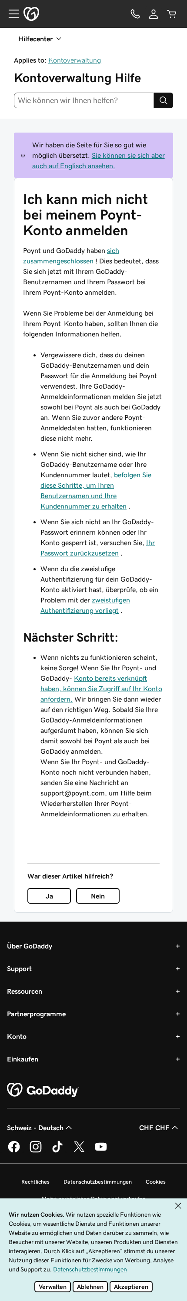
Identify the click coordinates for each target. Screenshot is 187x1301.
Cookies (156, 1182)
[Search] (163, 100)
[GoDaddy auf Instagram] (36, 1151)
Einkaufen (22, 1058)
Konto (17, 1036)
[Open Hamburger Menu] (10, 13)
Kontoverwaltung (74, 60)
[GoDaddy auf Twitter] (79, 1151)
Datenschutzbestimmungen (97, 1182)
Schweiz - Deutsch (35, 1127)
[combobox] (84, 100)
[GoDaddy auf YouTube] (101, 1151)
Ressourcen (24, 991)
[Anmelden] (153, 14)
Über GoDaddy (29, 945)
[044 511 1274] (135, 14)
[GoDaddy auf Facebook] (14, 1151)
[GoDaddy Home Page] (43, 1090)
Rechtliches (35, 1182)
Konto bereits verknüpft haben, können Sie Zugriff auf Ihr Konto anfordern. (101, 688)
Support (19, 968)
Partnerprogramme (36, 1013)
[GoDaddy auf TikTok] (57, 1151)
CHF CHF (154, 1127)
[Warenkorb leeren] (172, 14)
